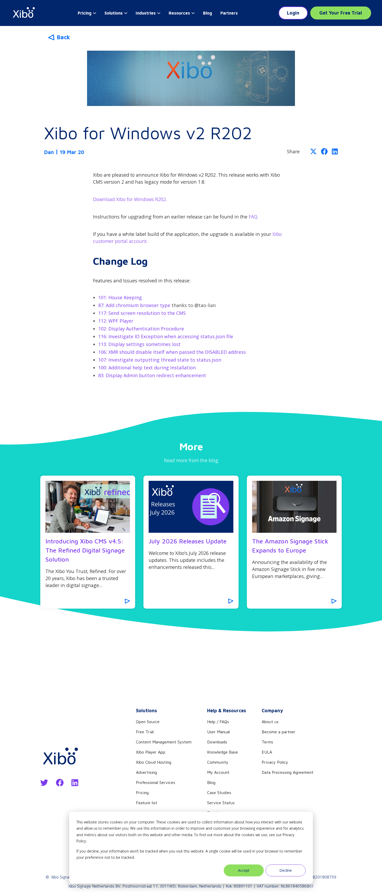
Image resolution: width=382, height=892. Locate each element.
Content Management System (164, 742)
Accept (243, 870)
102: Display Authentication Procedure (141, 328)
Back (63, 37)
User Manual (218, 731)
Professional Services (155, 782)
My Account (218, 772)
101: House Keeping (120, 297)
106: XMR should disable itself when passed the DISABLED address (172, 352)
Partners (229, 13)
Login (293, 13)
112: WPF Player (115, 321)
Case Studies (219, 792)
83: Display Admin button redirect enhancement (152, 375)
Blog (207, 13)
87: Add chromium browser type (134, 305)
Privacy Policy (275, 762)
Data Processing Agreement (287, 772)
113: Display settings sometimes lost (139, 344)
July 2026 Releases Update (188, 541)
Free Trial (145, 731)
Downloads (217, 742)
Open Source (148, 721)
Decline (285, 870)
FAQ (253, 217)
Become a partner (278, 731)
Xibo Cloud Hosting (153, 762)
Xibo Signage (62, 877)
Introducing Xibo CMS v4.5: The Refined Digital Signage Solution (85, 550)
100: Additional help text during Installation (147, 367)
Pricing (142, 792)
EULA (267, 752)
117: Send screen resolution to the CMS (142, 313)
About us (270, 721)
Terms (267, 742)
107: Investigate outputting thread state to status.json (159, 360)
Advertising (146, 772)
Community (217, 762)
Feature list (146, 802)
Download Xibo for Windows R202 (129, 199)
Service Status (221, 802)
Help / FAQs (218, 721)
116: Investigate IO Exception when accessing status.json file (165, 336)
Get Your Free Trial (340, 13)
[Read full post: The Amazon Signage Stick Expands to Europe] (294, 507)
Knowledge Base (222, 752)
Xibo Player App (150, 752)
